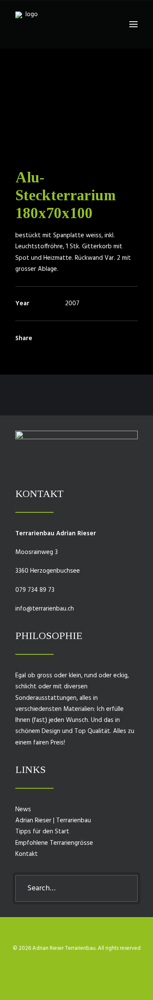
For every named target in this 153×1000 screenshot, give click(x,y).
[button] (133, 24)
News (23, 809)
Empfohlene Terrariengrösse (54, 843)
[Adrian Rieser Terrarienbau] (28, 24)
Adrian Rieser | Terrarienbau (53, 820)
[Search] (76, 888)
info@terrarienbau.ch (44, 609)
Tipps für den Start (42, 832)
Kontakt (26, 854)
